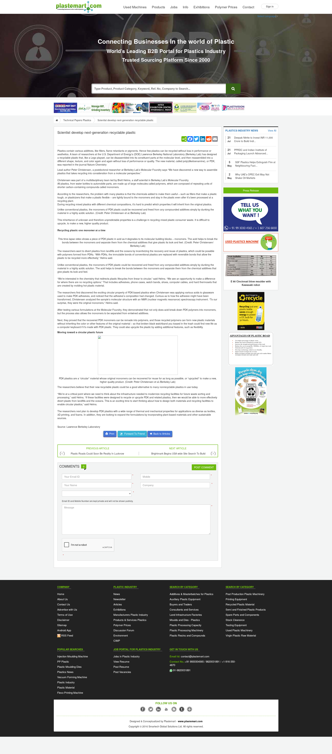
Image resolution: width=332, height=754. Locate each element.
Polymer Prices (226, 6)
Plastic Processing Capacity (185, 625)
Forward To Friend (134, 433)
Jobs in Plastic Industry (126, 656)
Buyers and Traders (181, 604)
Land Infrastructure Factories (186, 614)
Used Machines (135, 6)
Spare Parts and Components (242, 614)
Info (185, 6)
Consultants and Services (184, 609)
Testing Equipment (236, 625)
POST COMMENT (204, 467)
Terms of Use (65, 614)
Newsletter (119, 599)
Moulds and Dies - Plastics (185, 620)
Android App (64, 630)
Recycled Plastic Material (240, 604)
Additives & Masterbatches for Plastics (191, 594)
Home (60, 594)
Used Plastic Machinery (239, 630)
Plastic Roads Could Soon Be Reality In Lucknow (97, 453)
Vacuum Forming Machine (72, 677)
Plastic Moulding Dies (69, 666)
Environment (120, 635)
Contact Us (63, 604)
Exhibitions (201, 6)
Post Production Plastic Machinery (245, 594)
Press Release (251, 190)
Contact (248, 6)
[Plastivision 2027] (233, 108)
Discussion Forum (123, 630)
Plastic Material (66, 687)
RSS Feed (67, 635)
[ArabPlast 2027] (137, 108)
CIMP (116, 640)
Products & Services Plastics (129, 620)
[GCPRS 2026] (185, 108)
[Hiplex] (161, 107)
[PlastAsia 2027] (65, 108)
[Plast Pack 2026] (209, 108)
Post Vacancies (122, 672)
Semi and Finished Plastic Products (246, 609)
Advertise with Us (67, 609)
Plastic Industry (66, 682)
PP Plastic (63, 661)
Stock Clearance (235, 620)
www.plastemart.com (190, 721)
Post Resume (121, 666)
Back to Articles (161, 433)
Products (158, 6)
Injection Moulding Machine (72, 656)
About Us (62, 599)
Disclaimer (63, 620)
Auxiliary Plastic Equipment (185, 599)
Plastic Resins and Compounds (187, 635)
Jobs (174, 6)
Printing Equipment (236, 599)
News (116, 594)
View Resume (121, 661)
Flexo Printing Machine (70, 692)
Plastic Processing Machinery (186, 630)
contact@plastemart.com (194, 656)
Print (111, 433)
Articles (117, 604)
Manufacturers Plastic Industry (130, 614)
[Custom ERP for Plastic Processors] (101, 108)
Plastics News (65, 672)
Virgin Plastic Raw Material (241, 635)
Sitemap (62, 625)
